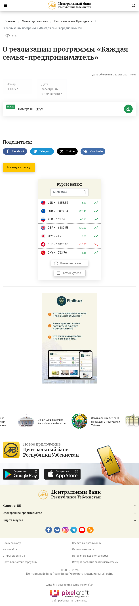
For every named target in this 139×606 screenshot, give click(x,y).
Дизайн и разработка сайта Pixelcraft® (69, 584)
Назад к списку (18, 167)
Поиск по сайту (12, 543)
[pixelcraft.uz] (70, 593)
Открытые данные (14, 555)
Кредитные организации (86, 543)
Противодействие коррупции (20, 562)
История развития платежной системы (95, 562)
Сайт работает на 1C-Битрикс (69, 600)
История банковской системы (90, 555)
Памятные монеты (83, 549)
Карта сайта (10, 549)
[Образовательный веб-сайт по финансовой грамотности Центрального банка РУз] (69, 338)
